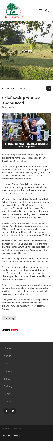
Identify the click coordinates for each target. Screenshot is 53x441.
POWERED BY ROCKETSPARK (11, 435)
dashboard (17, 428)
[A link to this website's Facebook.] (6, 411)
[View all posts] (2, 89)
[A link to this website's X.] (13, 411)
